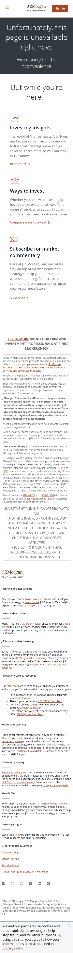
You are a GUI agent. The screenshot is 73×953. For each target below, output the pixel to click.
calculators (12, 685)
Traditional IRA (23, 751)
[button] (69, 924)
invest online (32, 602)
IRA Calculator (23, 698)
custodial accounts (24, 782)
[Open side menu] (7, 7)
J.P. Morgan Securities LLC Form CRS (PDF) (32, 366)
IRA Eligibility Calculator (30, 714)
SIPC (5, 471)
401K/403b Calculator (50, 701)
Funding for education (14, 772)
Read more (18, 164)
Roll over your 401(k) (53, 744)
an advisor (45, 599)
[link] (4, 883)
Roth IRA (42, 751)
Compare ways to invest (30, 222)
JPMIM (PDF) (48, 495)
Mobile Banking (10, 858)
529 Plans (7, 782)
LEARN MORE (18, 339)
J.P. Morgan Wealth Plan (50, 803)
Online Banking (10, 852)
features (34, 664)
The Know (15, 834)
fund (11, 651)
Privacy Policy (12, 948)
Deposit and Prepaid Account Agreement (25, 871)
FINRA (60, 467)
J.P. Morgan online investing (30, 658)
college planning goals (55, 785)
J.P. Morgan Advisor (30, 623)
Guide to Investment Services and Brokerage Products (34, 369)
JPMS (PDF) (29, 495)
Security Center (10, 865)
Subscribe (17, 298)
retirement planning (13, 741)
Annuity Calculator (30, 707)
